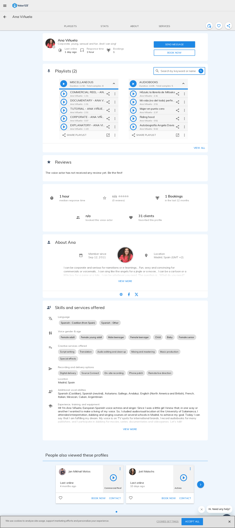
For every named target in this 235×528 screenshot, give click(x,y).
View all (199, 147)
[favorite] (218, 25)
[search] (157, 70)
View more (125, 281)
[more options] (114, 93)
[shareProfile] (228, 25)
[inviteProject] (209, 25)
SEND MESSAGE (174, 44)
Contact (115, 498)
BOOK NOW (174, 52)
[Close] (229, 521)
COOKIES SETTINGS (168, 521)
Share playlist (76, 135)
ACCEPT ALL (192, 521)
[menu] (4, 5)
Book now (99, 498)
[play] (64, 94)
